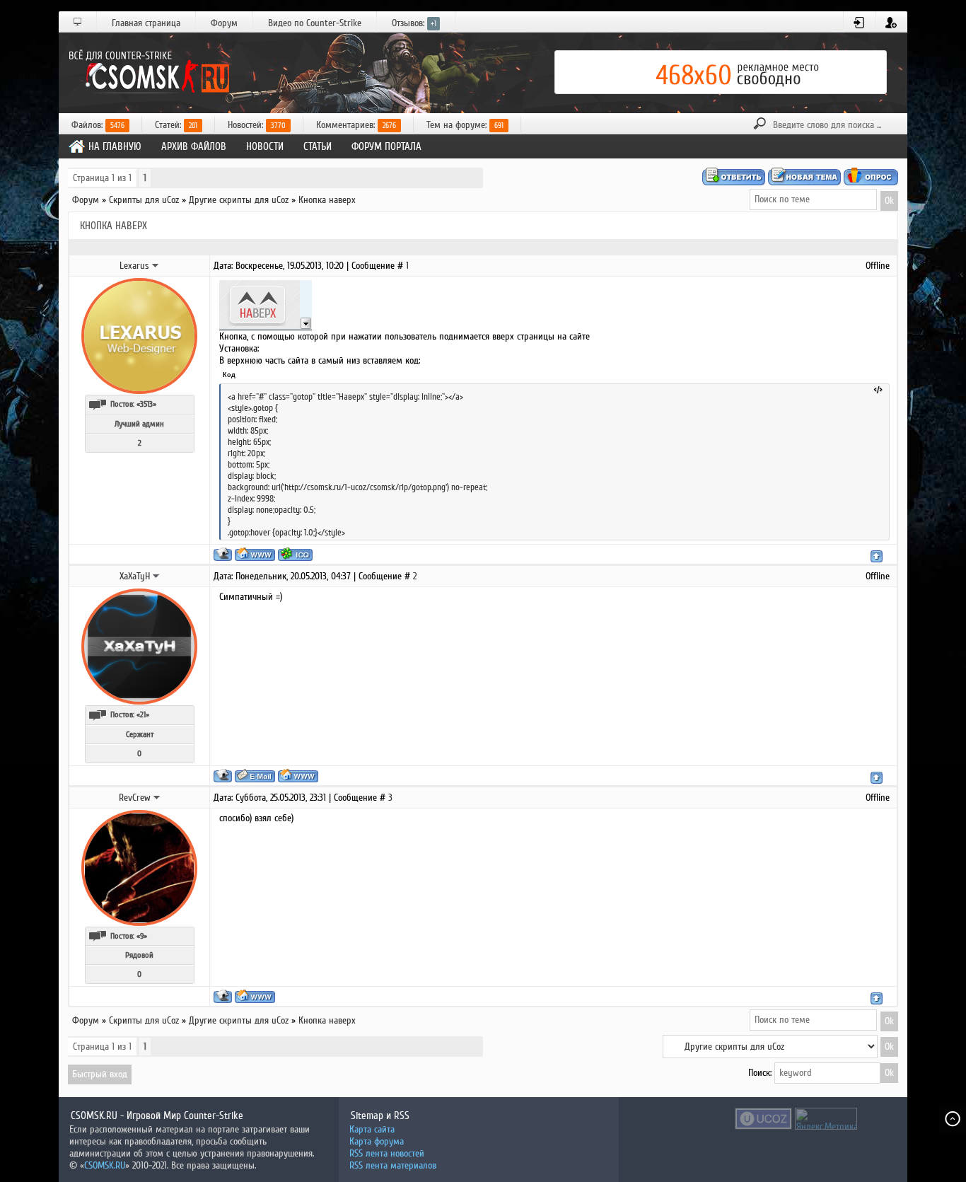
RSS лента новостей (386, 1153)
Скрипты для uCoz (144, 200)
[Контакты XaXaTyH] (156, 575)
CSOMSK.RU (104, 1165)
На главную (114, 146)
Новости (265, 146)
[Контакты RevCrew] (157, 797)
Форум (224, 23)
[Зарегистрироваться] (891, 22)
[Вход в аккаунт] (859, 22)
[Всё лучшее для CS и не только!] (147, 72)
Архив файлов (193, 146)
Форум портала (386, 146)
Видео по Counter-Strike (314, 23)
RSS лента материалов (392, 1165)
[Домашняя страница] (255, 554)
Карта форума (376, 1141)
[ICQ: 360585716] (295, 554)
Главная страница (146, 23)
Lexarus (134, 266)
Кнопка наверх (327, 200)
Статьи (317, 146)
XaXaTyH (135, 576)
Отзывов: (414, 23)
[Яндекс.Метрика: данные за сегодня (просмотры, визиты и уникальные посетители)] (826, 1119)
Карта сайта (372, 1129)
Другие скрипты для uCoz (239, 200)
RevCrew (135, 798)
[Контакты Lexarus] (155, 265)
